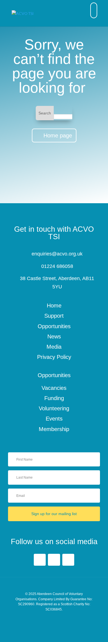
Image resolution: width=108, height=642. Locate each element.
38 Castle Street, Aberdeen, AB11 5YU (57, 282)
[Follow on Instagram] (68, 560)
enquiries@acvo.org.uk (57, 254)
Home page (57, 135)
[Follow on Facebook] (40, 560)
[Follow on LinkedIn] (54, 560)
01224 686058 (57, 266)
